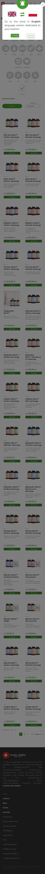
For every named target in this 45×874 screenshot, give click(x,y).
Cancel (30, 35)
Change (15, 35)
